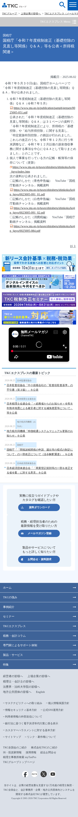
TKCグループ (9, 13)
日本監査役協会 (24, 380)
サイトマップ (13, 736)
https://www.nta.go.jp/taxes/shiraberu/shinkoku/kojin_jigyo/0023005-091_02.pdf (42, 210)
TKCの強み (10, 597)
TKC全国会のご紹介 (15, 747)
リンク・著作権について (41, 736)
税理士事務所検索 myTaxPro (19, 757)
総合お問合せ (48, 752)
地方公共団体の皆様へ (17, 691)
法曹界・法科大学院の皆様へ (21, 686)
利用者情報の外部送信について (23, 716)
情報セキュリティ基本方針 (21, 709)
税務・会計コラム (14, 635)
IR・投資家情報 (12, 752)
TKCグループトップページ (19, 762)
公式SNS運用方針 (53, 709)
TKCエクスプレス (14, 626)
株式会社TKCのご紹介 (44, 747)
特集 (6, 664)
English (40, 691)
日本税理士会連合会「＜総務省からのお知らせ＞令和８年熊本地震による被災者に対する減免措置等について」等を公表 (40, 408)
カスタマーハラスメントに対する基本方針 (30, 730)
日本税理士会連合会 (26, 399)
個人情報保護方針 (58, 703)
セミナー (8, 616)
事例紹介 (8, 606)
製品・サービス (13, 654)
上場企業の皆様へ (31, 13)
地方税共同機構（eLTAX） (26, 424)
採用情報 (31, 752)
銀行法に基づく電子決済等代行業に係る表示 (31, 723)
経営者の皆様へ (13, 676)
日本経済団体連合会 (26, 463)
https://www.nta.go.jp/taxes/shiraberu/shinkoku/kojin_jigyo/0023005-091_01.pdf (42, 192)
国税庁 (20, 445)
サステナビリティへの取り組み (23, 703)
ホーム (7, 587)
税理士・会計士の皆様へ (18, 681)
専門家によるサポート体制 (20, 645)
